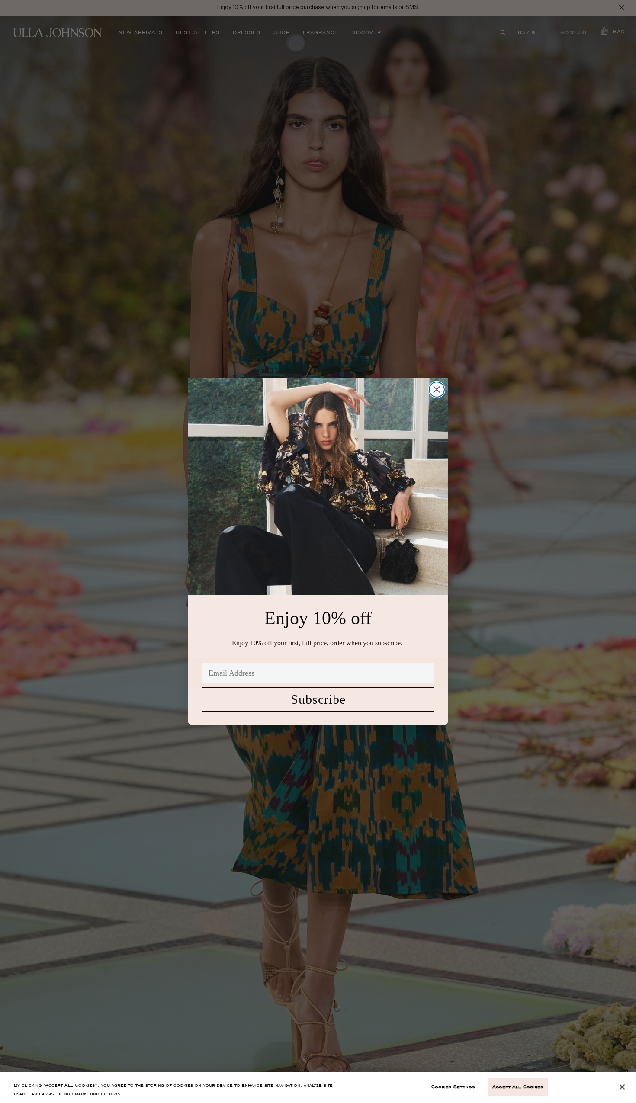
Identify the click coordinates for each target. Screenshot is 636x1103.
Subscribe (318, 699)
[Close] (622, 1087)
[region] (318, 1087)
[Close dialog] (436, 389)
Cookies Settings (453, 1087)
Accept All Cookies (517, 1087)
